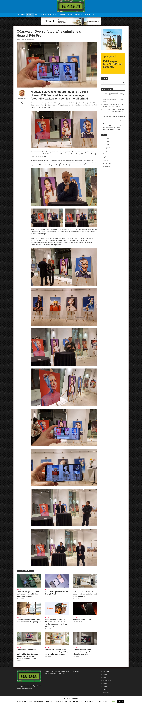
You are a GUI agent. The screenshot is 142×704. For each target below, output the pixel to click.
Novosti (29, 14)
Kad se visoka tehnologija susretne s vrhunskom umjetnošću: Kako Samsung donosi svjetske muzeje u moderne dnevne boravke (27, 654)
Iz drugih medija (89, 14)
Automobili (78, 14)
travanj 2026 (106, 151)
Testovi (69, 14)
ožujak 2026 (106, 154)
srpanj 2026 (106, 142)
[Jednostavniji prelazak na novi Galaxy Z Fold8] (57, 580)
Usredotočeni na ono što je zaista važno (83, 621)
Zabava (55, 14)
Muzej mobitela (46, 14)
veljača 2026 (106, 157)
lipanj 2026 (106, 145)
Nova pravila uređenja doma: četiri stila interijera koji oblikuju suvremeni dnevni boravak (57, 652)
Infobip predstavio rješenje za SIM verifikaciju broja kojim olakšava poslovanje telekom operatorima (56, 623)
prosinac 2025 (107, 163)
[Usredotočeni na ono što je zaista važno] (85, 608)
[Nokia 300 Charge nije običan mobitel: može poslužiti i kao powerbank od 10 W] (29, 580)
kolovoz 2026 (106, 139)
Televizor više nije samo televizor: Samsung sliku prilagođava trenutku (82, 652)
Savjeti (37, 14)
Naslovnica (21, 14)
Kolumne (62, 14)
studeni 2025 (106, 166)
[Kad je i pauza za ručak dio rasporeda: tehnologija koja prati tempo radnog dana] (85, 580)
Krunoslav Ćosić (31, 39)
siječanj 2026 (106, 160)
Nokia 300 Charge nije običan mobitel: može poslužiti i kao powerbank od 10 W (28, 594)
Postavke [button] (112, 701)
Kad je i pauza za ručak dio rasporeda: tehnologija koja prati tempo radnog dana (85, 594)
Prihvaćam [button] (120, 701)
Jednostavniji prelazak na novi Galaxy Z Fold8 (56, 593)
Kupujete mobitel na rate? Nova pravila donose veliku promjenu (29, 621)
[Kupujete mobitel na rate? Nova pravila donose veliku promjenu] (29, 608)
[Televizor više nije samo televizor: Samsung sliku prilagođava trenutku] (85, 638)
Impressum (76, 671)
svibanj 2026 (106, 148)
